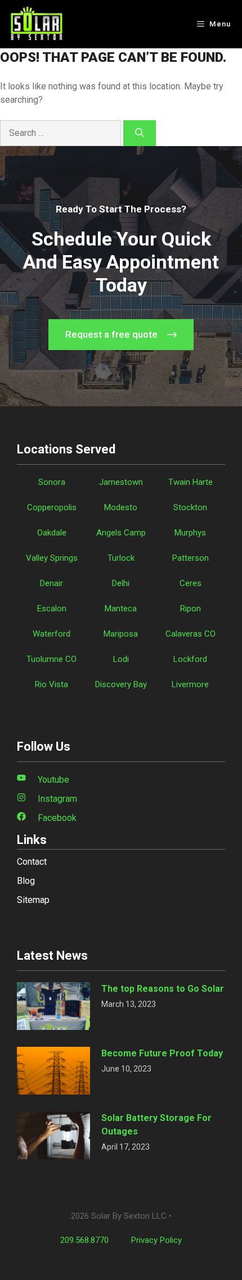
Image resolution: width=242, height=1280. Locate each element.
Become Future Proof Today (162, 1053)
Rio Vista (51, 684)
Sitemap (33, 900)
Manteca (121, 608)
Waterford (51, 634)
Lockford (190, 659)
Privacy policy (156, 1240)
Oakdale (51, 533)
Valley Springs (52, 558)
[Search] (139, 133)
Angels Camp (121, 533)
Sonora (51, 482)
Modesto (120, 507)
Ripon (190, 608)
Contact (32, 861)
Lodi (121, 659)
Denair (51, 583)
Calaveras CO (190, 634)
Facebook (57, 818)
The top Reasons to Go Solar (162, 988)
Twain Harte (190, 482)
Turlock (121, 558)
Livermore (190, 684)
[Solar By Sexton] (37, 24)
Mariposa (121, 634)
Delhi (120, 583)
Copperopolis (52, 507)
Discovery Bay (121, 684)
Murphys (190, 533)
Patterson (190, 558)
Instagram (57, 798)
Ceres (190, 583)
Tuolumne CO (51, 659)
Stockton (190, 507)
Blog (26, 880)
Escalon (51, 608)
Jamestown (121, 482)
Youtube (53, 779)
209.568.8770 (84, 1240)
